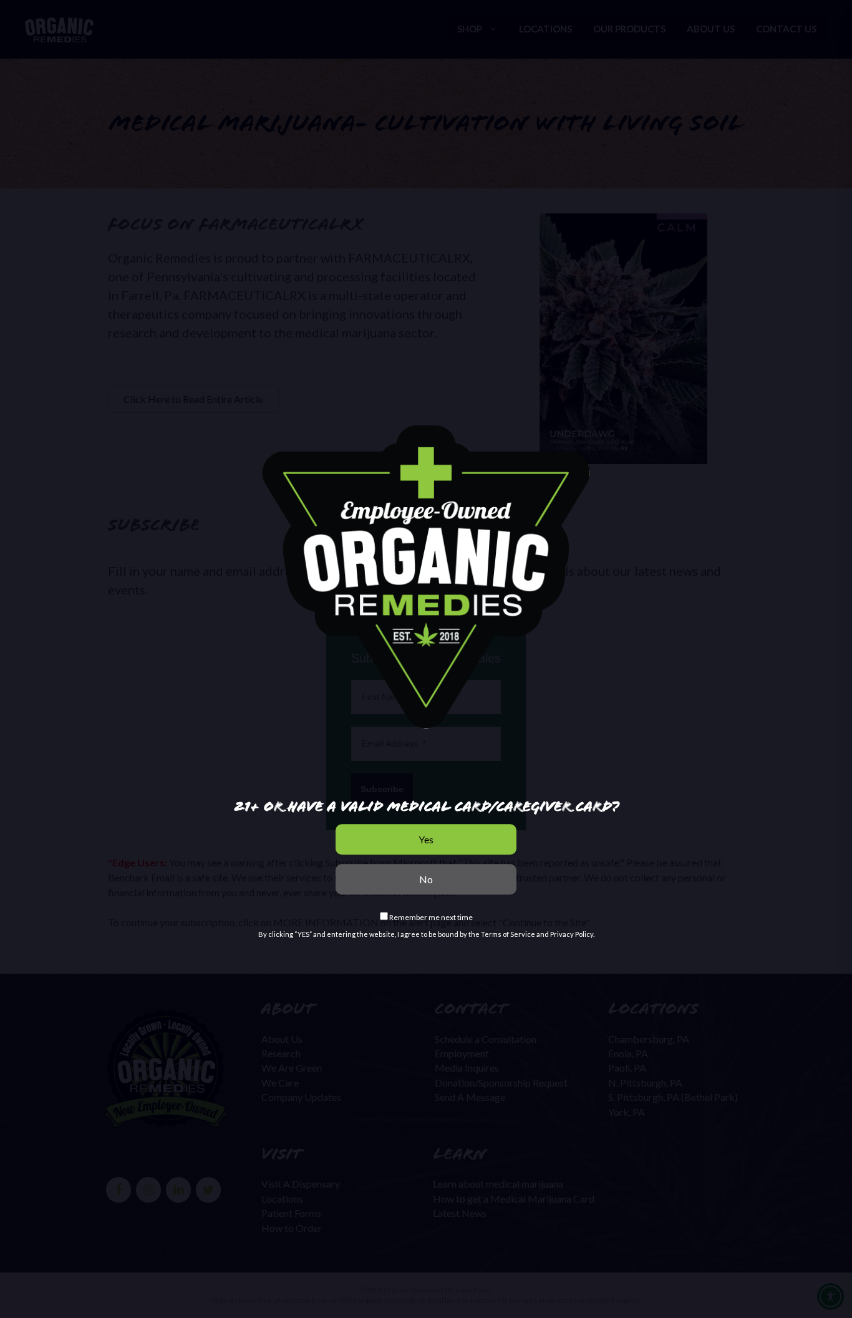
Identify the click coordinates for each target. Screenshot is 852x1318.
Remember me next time (430, 917)
